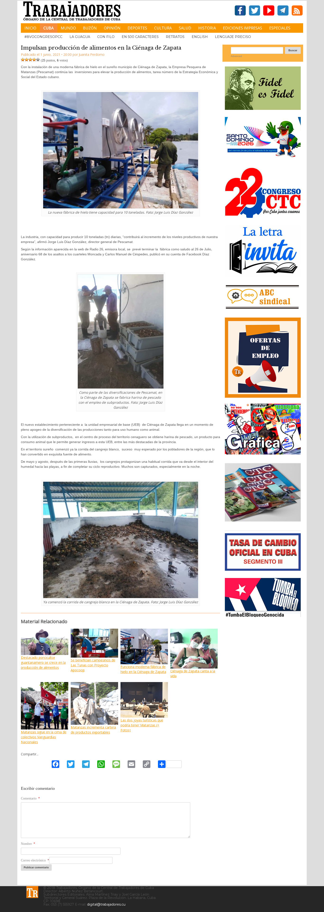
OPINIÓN (112, 28)
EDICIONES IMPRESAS (242, 28)
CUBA (48, 28)
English (200, 37)
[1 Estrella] (23, 59)
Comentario (30, 798)
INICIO (30, 28)
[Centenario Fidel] (263, 108)
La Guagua (79, 37)
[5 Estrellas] (38, 59)
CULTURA (163, 28)
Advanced (236, 56)
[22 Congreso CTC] (263, 216)
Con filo (106, 37)
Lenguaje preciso (233, 37)
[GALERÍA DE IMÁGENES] (263, 452)
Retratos (175, 37)
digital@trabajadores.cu (106, 904)
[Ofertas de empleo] (263, 358)
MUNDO (68, 28)
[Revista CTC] (263, 521)
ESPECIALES (279, 28)
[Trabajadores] (32, 892)
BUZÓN (90, 28)
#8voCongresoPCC (43, 37)
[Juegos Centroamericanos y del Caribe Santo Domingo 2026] (263, 158)
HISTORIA (207, 28)
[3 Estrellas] (30, 59)
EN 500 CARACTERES (140, 37)
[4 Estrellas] (34, 59)
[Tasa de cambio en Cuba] (263, 568)
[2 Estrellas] (26, 59)
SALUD (185, 28)
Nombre (28, 844)
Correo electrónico (35, 860)
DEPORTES (137, 28)
